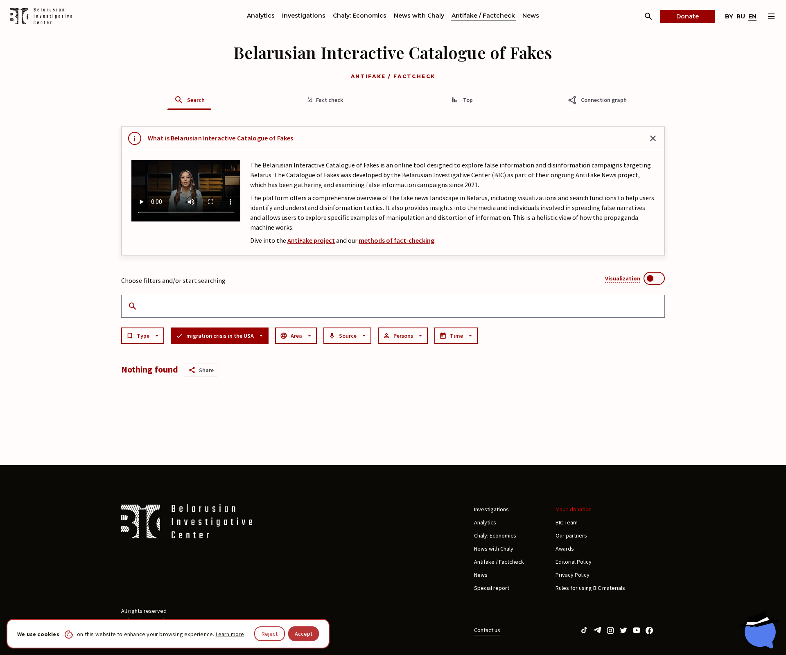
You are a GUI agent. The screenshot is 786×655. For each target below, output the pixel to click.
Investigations (303, 15)
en (752, 16)
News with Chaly (419, 15)
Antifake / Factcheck (483, 15)
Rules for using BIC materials (590, 588)
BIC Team (567, 522)
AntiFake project (311, 240)
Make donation (574, 509)
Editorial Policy (574, 561)
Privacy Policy (573, 574)
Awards (565, 548)
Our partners (571, 535)
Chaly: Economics (359, 15)
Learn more (230, 634)
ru (740, 16)
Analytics (261, 15)
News (530, 15)
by (729, 16)
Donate (687, 16)
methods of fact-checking (396, 240)
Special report (491, 588)
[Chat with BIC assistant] (759, 629)
